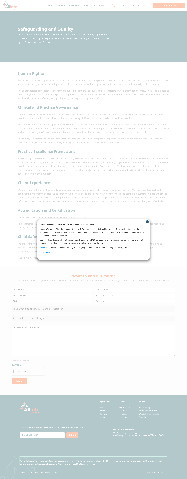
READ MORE (45, 252)
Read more (44, 248)
